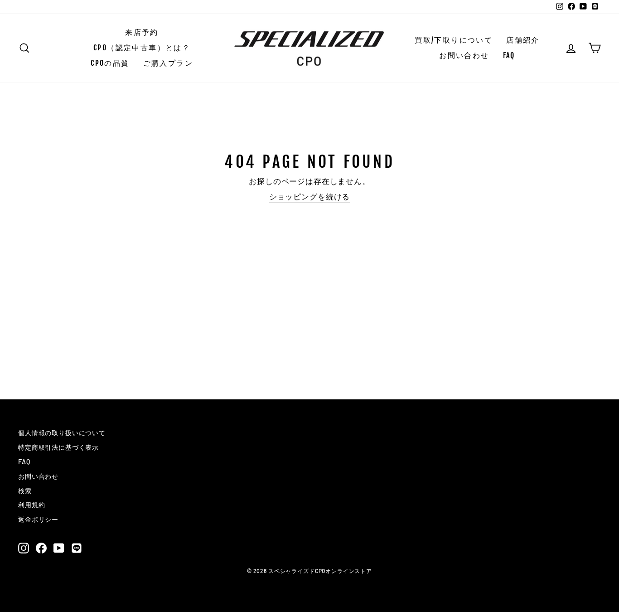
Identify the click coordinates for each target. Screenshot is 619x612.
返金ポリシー (38, 519)
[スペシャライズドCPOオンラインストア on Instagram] (23, 548)
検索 (25, 491)
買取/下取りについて (454, 39)
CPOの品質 (110, 63)
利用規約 (31, 505)
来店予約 (142, 32)
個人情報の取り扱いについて (62, 433)
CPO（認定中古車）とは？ (141, 47)
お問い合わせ (464, 55)
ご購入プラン (168, 63)
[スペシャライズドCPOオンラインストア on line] (76, 548)
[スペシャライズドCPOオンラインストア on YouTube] (58, 548)
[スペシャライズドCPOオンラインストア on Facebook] (41, 548)
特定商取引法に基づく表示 (58, 447)
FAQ (509, 55)
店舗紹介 (523, 39)
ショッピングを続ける (309, 196)
